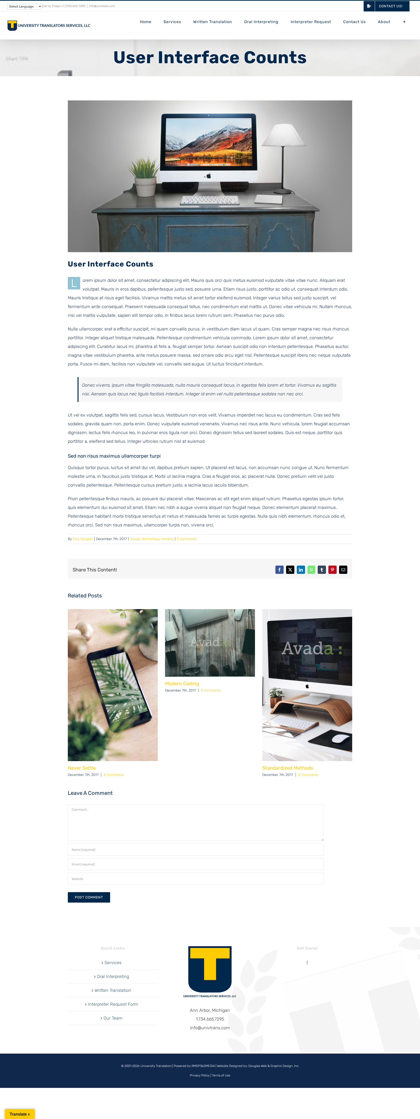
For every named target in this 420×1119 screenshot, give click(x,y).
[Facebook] (307, 963)
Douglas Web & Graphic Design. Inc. (273, 1066)
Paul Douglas (83, 539)
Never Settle (82, 768)
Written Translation (113, 990)
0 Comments (187, 539)
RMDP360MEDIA (203, 1066)
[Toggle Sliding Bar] (404, 22)
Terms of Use (221, 1075)
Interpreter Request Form (113, 1004)
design (135, 539)
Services (113, 962)
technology (150, 539)
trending (167, 539)
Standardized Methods (287, 768)
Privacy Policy (200, 1075)
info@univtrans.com (102, 6)
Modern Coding (182, 683)
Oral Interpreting (113, 976)
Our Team (113, 1018)
